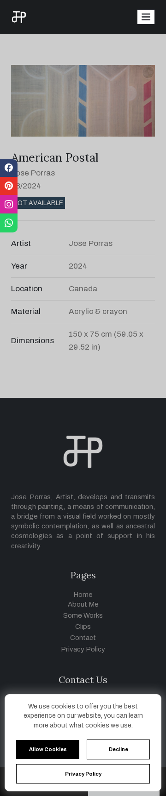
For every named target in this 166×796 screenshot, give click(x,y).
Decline (118, 749)
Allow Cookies (48, 749)
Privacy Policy (83, 774)
